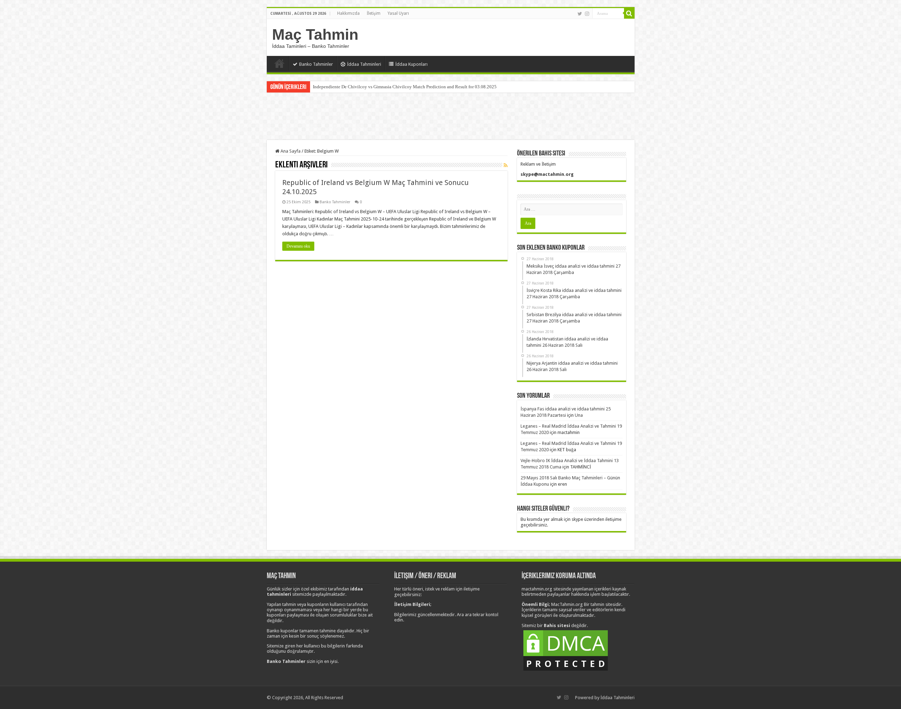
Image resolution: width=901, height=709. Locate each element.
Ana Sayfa (279, 63)
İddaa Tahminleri (364, 64)
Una (579, 415)
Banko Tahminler (316, 64)
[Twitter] (580, 13)
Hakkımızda (348, 13)
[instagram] (587, 13)
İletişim (373, 13)
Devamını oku (298, 246)
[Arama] (629, 13)
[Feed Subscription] (506, 165)
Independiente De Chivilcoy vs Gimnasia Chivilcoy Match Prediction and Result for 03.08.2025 (405, 86)
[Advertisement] (450, 117)
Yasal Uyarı (398, 13)
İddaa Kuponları (411, 64)
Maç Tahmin (315, 34)
